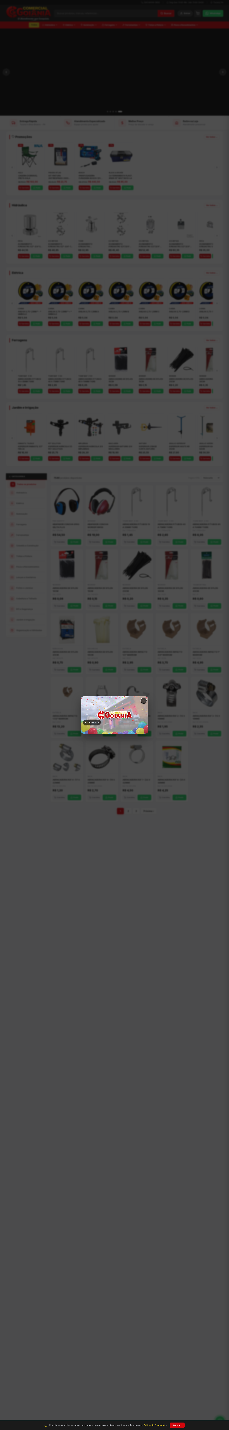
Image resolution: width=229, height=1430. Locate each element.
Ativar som (93, 722)
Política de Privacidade (155, 1425)
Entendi (177, 1425)
